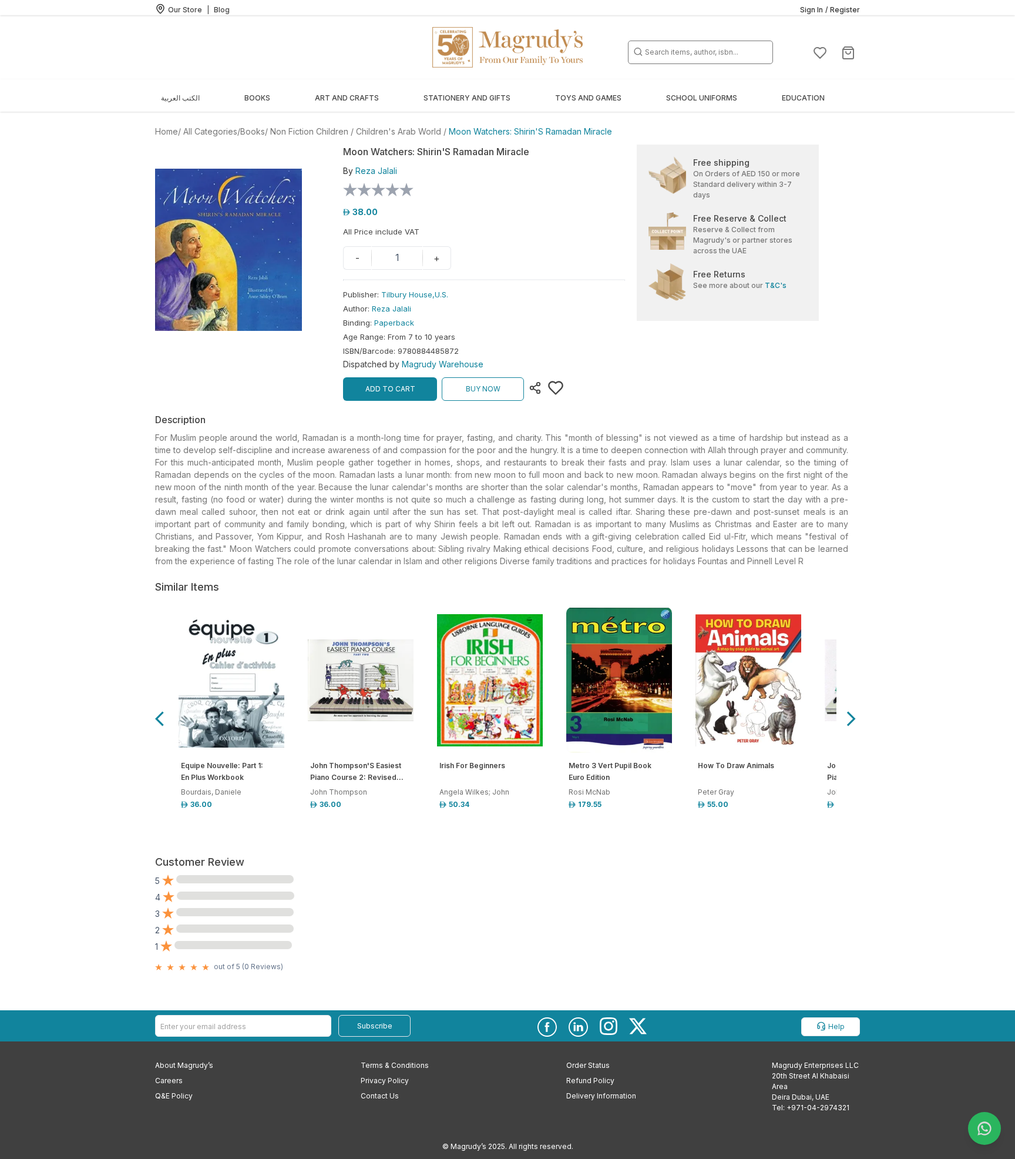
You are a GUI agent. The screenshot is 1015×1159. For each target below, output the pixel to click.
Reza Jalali (391, 308)
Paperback (394, 322)
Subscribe (374, 1025)
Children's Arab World (398, 131)
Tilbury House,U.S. (414, 294)
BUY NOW (483, 388)
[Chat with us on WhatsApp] (984, 1128)
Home (166, 131)
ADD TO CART (390, 388)
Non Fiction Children (309, 131)
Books (252, 131)
